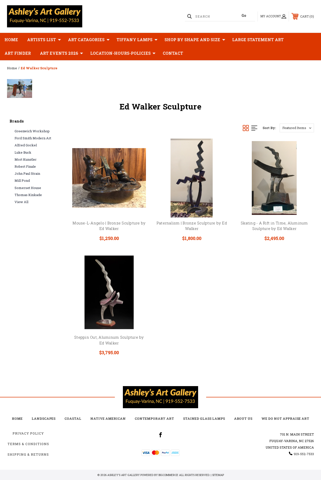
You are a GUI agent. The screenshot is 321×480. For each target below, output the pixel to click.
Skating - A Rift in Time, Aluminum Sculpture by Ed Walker (274, 225)
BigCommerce (168, 475)
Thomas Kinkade (28, 195)
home (17, 418)
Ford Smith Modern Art (33, 138)
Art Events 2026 (59, 53)
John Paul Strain (27, 173)
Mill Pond (22, 180)
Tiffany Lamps (134, 39)
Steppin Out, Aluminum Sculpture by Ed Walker (109, 340)
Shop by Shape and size (192, 39)
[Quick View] (138, 148)
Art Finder (18, 53)
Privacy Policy (28, 433)
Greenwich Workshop (32, 131)
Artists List (41, 39)
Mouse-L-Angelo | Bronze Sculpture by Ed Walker (108, 225)
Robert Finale (25, 166)
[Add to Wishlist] (138, 160)
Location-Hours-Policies (120, 53)
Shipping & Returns (28, 454)
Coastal (72, 418)
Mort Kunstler (26, 159)
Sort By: (269, 128)
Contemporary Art (154, 418)
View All (21, 202)
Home (11, 39)
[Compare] (138, 172)
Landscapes (43, 418)
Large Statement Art (258, 39)
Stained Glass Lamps (204, 418)
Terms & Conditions (28, 444)
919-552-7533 (304, 454)
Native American (108, 418)
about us (243, 418)
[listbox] (297, 128)
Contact (173, 53)
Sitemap (218, 475)
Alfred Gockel (26, 145)
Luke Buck (23, 152)
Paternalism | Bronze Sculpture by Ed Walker (191, 225)
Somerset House (28, 188)
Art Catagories (86, 39)
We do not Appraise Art (285, 418)
